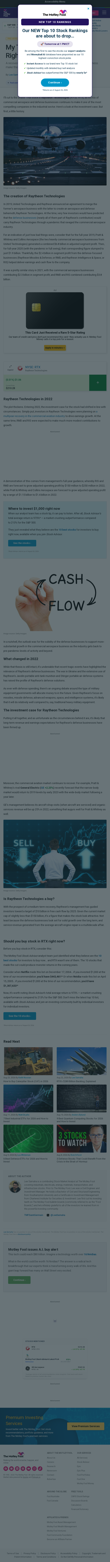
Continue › (55, 82)
